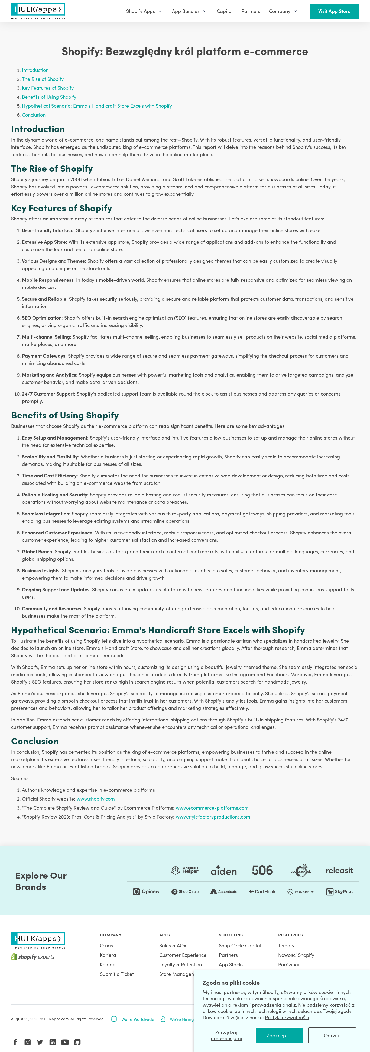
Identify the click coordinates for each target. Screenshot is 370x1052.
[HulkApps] (38, 11)
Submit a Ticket (117, 973)
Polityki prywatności (287, 1017)
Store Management (181, 973)
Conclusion (34, 114)
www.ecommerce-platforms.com (212, 807)
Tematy (286, 945)
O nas (106, 945)
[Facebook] (15, 1042)
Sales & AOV (172, 945)
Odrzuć (332, 1035)
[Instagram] (28, 1042)
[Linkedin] (52, 1042)
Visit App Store (334, 11)
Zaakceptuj (279, 1035)
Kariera (108, 954)
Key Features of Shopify (48, 87)
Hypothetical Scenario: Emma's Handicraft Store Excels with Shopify (97, 105)
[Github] (77, 1042)
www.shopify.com (96, 798)
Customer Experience (182, 954)
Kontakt (108, 964)
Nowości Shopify (296, 954)
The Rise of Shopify (43, 78)
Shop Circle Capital (240, 945)
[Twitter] (40, 1042)
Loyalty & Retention (180, 964)
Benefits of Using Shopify (49, 96)
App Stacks (231, 964)
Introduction (35, 69)
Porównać (289, 964)
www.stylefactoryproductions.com (213, 816)
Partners (228, 954)
